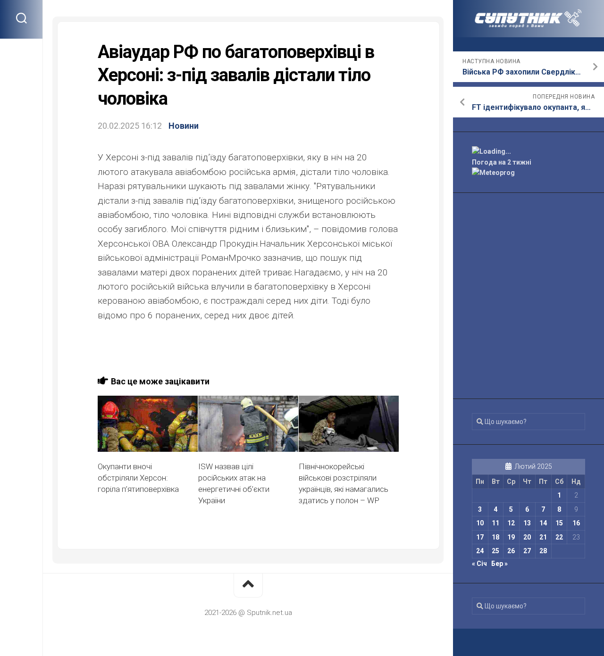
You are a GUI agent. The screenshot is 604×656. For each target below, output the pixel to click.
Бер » (499, 563)
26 (511, 551)
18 (495, 537)
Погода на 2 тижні (501, 162)
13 (527, 523)
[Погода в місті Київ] (528, 151)
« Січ (479, 563)
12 (511, 523)
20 (527, 537)
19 (511, 537)
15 (559, 523)
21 (543, 537)
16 (576, 523)
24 (480, 551)
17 (480, 537)
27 (527, 551)
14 (543, 523)
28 (543, 551)
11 (495, 523)
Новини (183, 126)
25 (495, 551)
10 (480, 523)
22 (559, 537)
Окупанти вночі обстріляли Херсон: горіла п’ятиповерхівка (138, 478)
